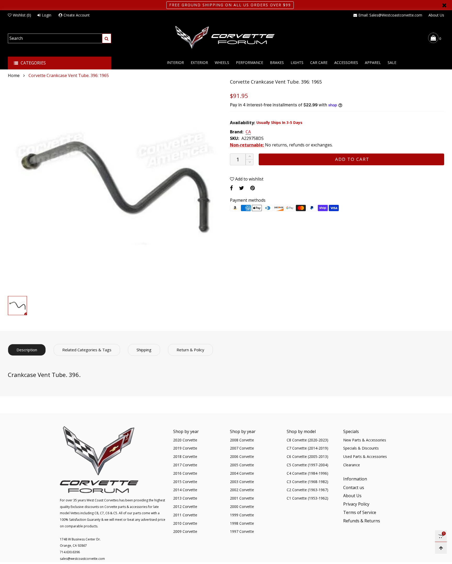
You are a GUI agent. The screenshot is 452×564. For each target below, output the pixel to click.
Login (46, 15)
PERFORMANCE (249, 62)
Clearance (351, 464)
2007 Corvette (242, 448)
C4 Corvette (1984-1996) (307, 473)
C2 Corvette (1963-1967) (307, 489)
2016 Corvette (185, 473)
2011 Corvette (185, 514)
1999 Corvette (242, 514)
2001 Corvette (242, 498)
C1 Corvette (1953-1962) (307, 498)
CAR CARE (318, 62)
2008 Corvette (242, 439)
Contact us (353, 487)
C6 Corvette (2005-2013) (307, 456)
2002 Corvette (242, 489)
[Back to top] (441, 548)
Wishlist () (22, 15)
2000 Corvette (242, 506)
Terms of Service (359, 512)
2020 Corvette (185, 439)
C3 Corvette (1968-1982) (307, 481)
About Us (436, 15)
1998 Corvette (242, 523)
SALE (392, 62)
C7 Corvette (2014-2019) (307, 448)
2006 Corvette (242, 456)
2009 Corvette (185, 531)
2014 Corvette (185, 489)
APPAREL (373, 62)
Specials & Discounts (361, 448)
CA (248, 132)
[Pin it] (252, 187)
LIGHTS (297, 62)
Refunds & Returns (361, 521)
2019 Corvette (185, 448)
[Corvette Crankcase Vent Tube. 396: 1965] (115, 186)
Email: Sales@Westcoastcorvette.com (390, 15)
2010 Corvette (185, 523)
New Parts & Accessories (364, 439)
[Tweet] (241, 187)
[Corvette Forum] (226, 38)
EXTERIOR (199, 62)
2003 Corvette (242, 481)
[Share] (231, 187)
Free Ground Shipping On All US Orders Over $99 (230, 4)
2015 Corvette (185, 481)
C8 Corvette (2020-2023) (307, 439)
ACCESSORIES (346, 62)
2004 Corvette (242, 473)
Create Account (77, 15)
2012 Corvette (185, 506)
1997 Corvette (242, 531)
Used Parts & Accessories (365, 456)
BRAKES (277, 62)
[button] (249, 162)
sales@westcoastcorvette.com (82, 558)
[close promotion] (444, 5)
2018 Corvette (185, 456)
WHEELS (222, 62)
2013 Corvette (185, 498)
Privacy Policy (356, 504)
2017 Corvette (185, 464)
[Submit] (106, 38)
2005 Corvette (242, 464)
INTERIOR (175, 62)
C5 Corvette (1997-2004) (307, 464)
